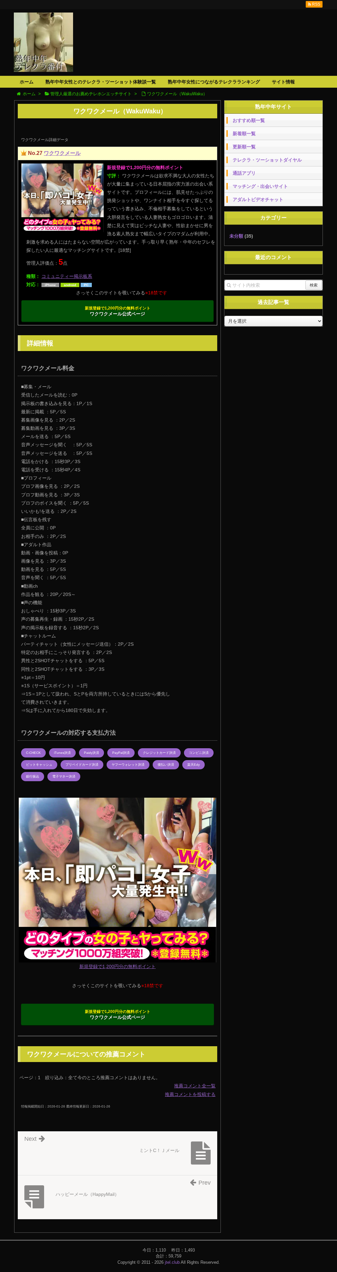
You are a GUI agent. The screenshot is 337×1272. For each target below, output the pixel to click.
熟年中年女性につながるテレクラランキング (214, 81)
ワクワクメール (62, 153)
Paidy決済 (91, 752)
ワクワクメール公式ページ (117, 311)
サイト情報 (283, 81)
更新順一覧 (244, 146)
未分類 (236, 236)
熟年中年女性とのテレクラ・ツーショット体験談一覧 (100, 81)
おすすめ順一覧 (249, 120)
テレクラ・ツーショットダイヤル (267, 160)
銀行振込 (32, 776)
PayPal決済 (121, 752)
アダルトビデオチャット (258, 199)
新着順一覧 (244, 133)
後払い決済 (166, 764)
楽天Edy (193, 764)
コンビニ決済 (199, 752)
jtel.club (172, 1262)
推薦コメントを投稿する (190, 1094)
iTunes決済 (62, 752)
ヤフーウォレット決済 (128, 764)
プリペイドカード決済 (81, 764)
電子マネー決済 (63, 776)
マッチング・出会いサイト (260, 186)
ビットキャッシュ (39, 764)
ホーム (27, 81)
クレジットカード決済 (159, 752)
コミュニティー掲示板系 (66, 276)
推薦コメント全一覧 (195, 1085)
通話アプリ (244, 173)
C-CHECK (33, 752)
